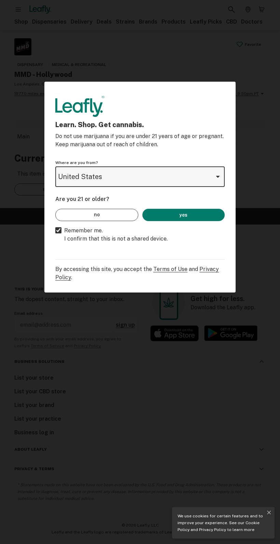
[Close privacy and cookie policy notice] (269, 512)
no (97, 214)
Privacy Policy (212, 529)
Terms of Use (170, 269)
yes (183, 215)
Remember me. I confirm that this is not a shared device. (116, 234)
